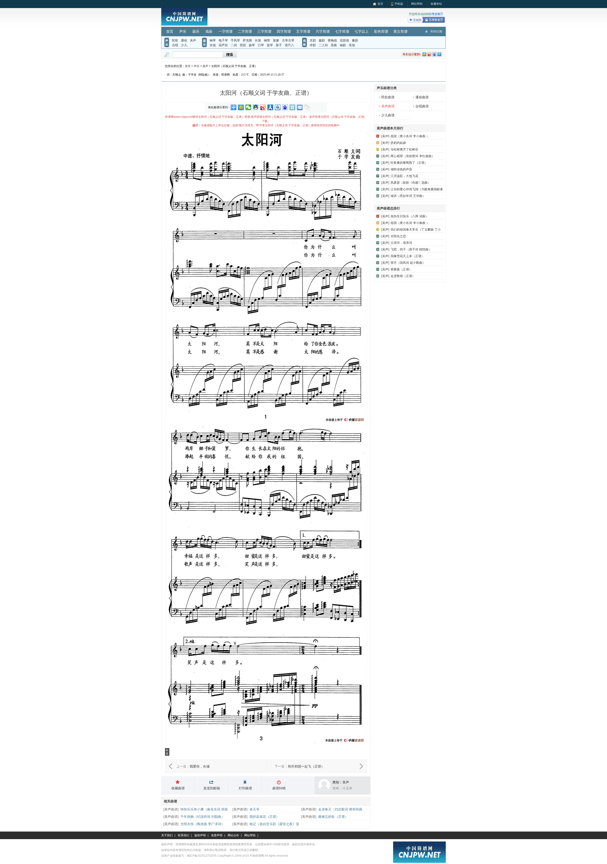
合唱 (175, 45)
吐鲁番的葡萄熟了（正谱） (409, 162)
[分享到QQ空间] (241, 107)
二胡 (234, 45)
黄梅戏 (332, 40)
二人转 (323, 45)
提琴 (270, 45)
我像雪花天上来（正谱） (407, 256)
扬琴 (252, 45)
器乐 (195, 31)
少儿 (184, 45)
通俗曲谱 (422, 97)
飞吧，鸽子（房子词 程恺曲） (411, 249)
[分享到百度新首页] (285, 107)
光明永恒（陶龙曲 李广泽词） (202, 824)
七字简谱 (342, 31)
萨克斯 (247, 40)
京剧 (313, 40)
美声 (193, 40)
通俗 (184, 40)
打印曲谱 (245, 788)
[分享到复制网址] (307, 107)
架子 (279, 45)
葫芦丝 (223, 45)
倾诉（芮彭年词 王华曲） (408, 196)
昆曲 (334, 45)
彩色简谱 (381, 31)
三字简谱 (264, 31)
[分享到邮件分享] (300, 107)
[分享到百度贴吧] (278, 107)
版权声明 (200, 835)
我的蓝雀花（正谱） (264, 817)
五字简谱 (303, 31)
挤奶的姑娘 (398, 143)
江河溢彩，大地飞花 (404, 176)
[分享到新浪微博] (263, 107)
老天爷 (254, 809)
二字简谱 (245, 31)
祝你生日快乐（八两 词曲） (409, 216)
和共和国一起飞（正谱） (306, 766)
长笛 (258, 40)
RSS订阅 (436, 31)
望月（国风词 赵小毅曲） (408, 262)
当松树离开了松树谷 (404, 149)
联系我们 (183, 835)
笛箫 (276, 40)
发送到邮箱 (211, 788)
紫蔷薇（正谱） (401, 269)
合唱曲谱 (422, 106)
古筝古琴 (288, 40)
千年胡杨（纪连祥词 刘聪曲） (202, 817)
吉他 (213, 45)
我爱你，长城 (200, 766)
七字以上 (361, 31)
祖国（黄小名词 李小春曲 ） (410, 136)
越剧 (322, 40)
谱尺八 (289, 45)
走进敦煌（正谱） (403, 276)
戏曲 (208, 31)
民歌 (175, 40)
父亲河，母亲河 (401, 243)
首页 (380, 3)
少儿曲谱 (388, 115)
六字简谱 (323, 31)
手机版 (399, 3)
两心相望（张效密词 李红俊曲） (413, 156)
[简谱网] (184, 24)
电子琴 (223, 40)
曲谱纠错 (279, 788)
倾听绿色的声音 (401, 169)
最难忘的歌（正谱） (333, 817)
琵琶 (243, 45)
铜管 (267, 40)
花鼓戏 (344, 40)
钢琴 (213, 40)
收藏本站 (436, 3)
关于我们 (167, 835)
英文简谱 (400, 31)
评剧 (313, 45)
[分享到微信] (248, 107)
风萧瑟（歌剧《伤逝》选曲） (411, 182)
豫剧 (355, 40)
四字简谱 (284, 31)
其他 (352, 45)
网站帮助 (417, 3)
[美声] (385, 136)
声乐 (182, 31)
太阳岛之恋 (398, 236)
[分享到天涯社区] (292, 107)
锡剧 (343, 45)
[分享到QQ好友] (256, 107)
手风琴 (235, 40)
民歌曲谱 (388, 97)
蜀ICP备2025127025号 (202, 855)
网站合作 (233, 835)
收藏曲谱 (178, 788)
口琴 (261, 45)
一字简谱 (225, 31)
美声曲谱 (171, 809)
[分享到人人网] (270, 107)
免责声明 (216, 835)
